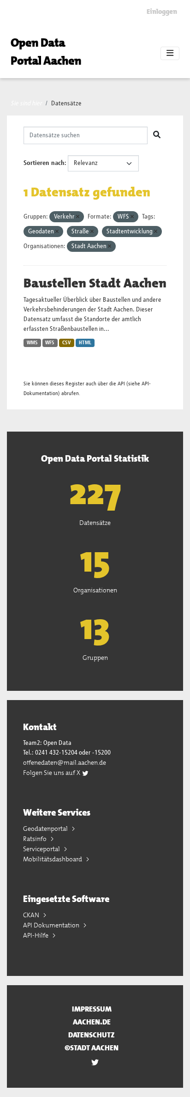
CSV (66, 343)
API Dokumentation (52, 925)
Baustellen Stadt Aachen (95, 283)
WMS (32, 343)
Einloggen (162, 11)
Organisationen (95, 590)
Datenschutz (91, 1035)
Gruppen (95, 657)
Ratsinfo (35, 839)
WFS (49, 343)
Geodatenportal (46, 828)
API (121, 384)
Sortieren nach (44, 163)
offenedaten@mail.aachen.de (64, 762)
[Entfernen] (77, 216)
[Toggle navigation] (169, 54)
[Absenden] (156, 135)
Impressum (92, 1009)
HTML (85, 343)
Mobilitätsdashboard (53, 859)
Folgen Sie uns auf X (52, 772)
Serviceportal (42, 849)
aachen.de (92, 1022)
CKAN (32, 915)
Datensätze (66, 103)
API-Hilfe (36, 935)
